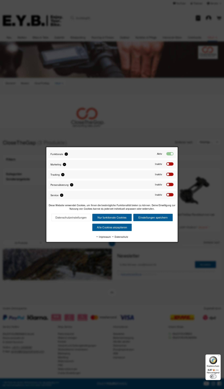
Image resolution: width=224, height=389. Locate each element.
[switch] (213, 376)
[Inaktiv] (169, 164)
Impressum (104, 236)
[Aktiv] (169, 153)
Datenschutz (121, 236)
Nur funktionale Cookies (112, 217)
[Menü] (219, 356)
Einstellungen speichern (153, 217)
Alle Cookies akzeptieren (112, 227)
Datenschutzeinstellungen (71, 217)
